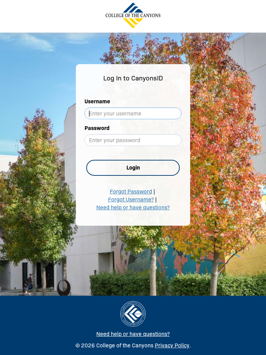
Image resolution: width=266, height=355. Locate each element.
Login (133, 167)
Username (97, 101)
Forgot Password (131, 191)
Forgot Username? (131, 199)
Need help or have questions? (133, 207)
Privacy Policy (172, 345)
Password (97, 128)
